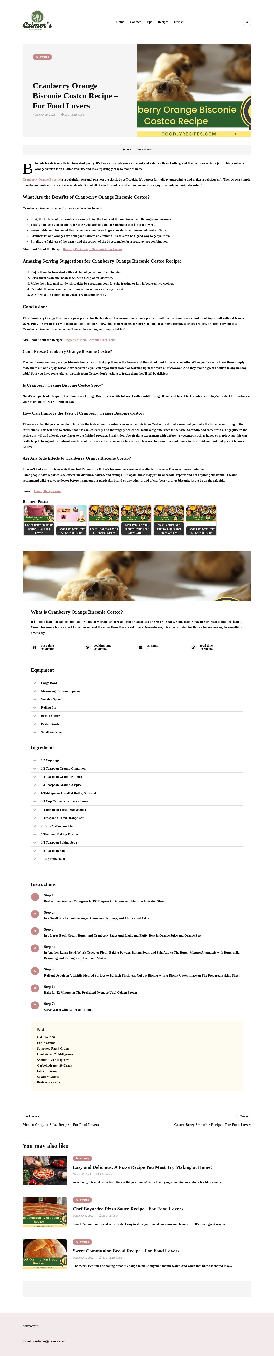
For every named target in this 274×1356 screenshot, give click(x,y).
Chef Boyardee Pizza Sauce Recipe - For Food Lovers (128, 1208)
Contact (135, 22)
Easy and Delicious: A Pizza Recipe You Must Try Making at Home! (142, 1167)
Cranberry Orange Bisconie (42, 179)
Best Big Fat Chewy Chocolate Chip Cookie (92, 249)
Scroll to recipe (139, 149)
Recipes (163, 22)
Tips (149, 22)
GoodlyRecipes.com (47, 491)
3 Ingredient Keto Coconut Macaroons (89, 340)
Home (120, 22)
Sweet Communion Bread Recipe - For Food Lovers (126, 1250)
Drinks (178, 22)
